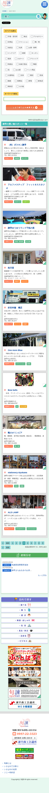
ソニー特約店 (9, 772)
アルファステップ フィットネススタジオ (25, 186)
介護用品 (11, 75)
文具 (22, 75)
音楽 (41, 75)
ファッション (24, 42)
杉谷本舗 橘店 (15, 307)
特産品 (10, 64)
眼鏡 (9, 81)
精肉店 (10, 86)
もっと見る (42, 575)
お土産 (18, 70)
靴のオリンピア (15, 433)
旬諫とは (7, 763)
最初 (7, 543)
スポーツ (20, 59)
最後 (7, 547)
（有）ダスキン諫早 (17, 145)
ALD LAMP (13, 512)
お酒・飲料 (33, 47)
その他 (21, 86)
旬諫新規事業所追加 (20, 565)
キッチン (35, 53)
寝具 (9, 59)
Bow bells (12, 390)
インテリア (12, 53)
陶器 (35, 64)
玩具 (20, 47)
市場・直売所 (12, 36)
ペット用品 (31, 70)
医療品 (19, 81)
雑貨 (23, 53)
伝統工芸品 (23, 64)
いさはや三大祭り (11, 766)
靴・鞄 (37, 42)
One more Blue (15, 350)
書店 (31, 75)
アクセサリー (38, 36)
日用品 (10, 42)
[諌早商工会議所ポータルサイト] (7, 4)
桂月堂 (11, 268)
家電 (30, 81)
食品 (25, 36)
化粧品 (10, 47)
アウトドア (34, 59)
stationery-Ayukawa (17, 472)
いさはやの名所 (10, 769)
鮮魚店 (40, 81)
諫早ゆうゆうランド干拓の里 (21, 228)
